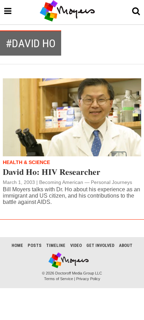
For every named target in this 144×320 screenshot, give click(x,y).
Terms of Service (58, 279)
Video (76, 245)
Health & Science (26, 162)
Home (17, 245)
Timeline (55, 245)
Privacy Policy (88, 279)
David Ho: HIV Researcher (51, 171)
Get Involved (100, 245)
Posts (35, 245)
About (125, 245)
